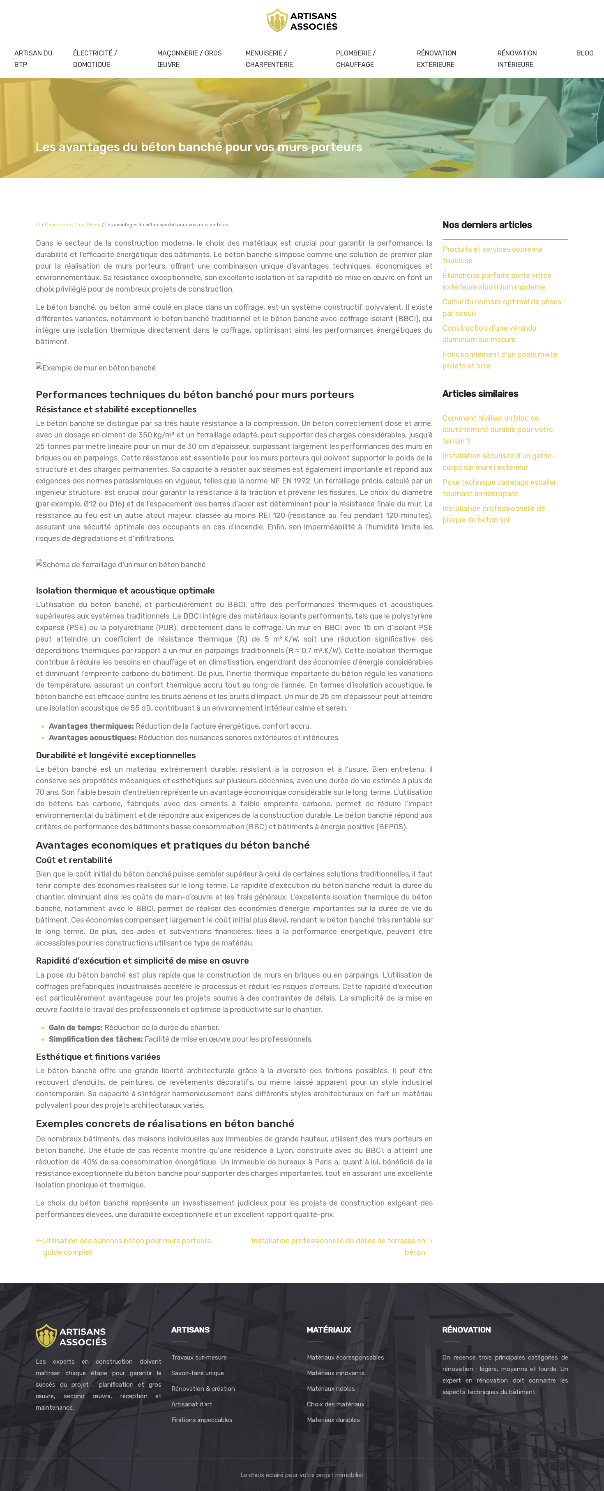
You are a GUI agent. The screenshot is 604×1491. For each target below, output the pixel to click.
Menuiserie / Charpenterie (269, 59)
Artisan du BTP (33, 59)
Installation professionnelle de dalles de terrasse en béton (338, 1246)
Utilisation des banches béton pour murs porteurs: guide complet (127, 1246)
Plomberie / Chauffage (356, 59)
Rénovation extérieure (436, 59)
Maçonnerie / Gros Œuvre (189, 59)
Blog (585, 53)
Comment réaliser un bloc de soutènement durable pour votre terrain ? (498, 430)
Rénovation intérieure (517, 59)
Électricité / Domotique (95, 59)
